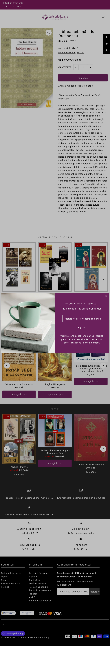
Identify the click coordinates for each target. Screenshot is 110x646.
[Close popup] (105, 296)
